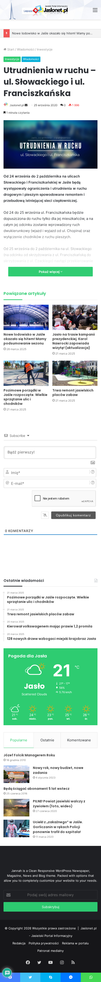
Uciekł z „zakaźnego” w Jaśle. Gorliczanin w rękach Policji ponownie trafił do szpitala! (58, 827)
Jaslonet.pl (17, 105)
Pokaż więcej (49, 272)
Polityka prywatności (44, 943)
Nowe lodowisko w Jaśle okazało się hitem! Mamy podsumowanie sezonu (25, 339)
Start (10, 49)
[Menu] (95, 11)
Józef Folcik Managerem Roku (29, 755)
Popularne (18, 740)
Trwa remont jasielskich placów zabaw (72, 392)
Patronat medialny (50, 951)
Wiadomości (25, 49)
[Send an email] (26, 105)
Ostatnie (47, 740)
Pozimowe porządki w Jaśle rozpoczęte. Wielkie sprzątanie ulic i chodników (25, 397)
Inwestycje (45, 49)
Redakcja (18, 943)
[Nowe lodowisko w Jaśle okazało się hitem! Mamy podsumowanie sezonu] (26, 317)
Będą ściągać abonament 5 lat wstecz (37, 788)
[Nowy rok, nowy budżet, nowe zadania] (16, 774)
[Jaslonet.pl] (50, 9)
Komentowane (79, 740)
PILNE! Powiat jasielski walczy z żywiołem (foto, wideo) (59, 803)
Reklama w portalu (75, 943)
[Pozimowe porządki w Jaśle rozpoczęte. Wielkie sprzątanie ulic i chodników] (26, 373)
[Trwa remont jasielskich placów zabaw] (74, 373)
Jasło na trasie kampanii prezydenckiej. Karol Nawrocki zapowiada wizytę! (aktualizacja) (73, 341)
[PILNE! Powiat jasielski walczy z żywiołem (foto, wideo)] (16, 807)
